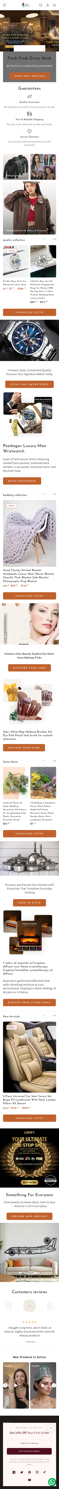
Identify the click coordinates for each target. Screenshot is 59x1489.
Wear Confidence (22, 481)
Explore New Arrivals (29, 1217)
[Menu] (4, 5)
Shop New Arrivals (29, 76)
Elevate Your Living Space (29, 1003)
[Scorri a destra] (52, 239)
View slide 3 (27, 48)
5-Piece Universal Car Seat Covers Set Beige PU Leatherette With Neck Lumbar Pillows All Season (29, 1100)
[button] (40, 5)
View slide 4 (32, 48)
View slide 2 (22, 48)
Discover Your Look (29, 668)
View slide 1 (17, 48)
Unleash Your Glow (24, 748)
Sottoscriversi (29, 1451)
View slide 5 (36, 48)
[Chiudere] (50, 1427)
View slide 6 (41, 48)
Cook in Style (29, 903)
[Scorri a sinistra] (45, 239)
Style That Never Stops (29, 385)
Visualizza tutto (29, 313)
